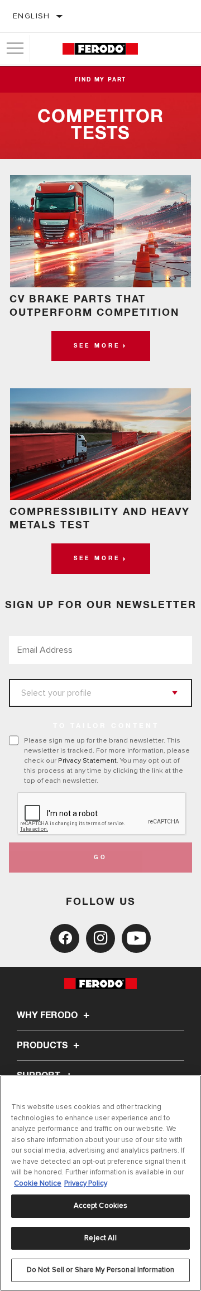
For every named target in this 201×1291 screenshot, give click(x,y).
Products (43, 1045)
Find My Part (101, 80)
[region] (100, 1183)
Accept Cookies (101, 1205)
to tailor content (106, 726)
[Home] (100, 49)
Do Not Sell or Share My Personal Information (101, 1269)
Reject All (100, 1238)
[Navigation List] (15, 48)
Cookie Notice (37, 1183)
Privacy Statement (87, 760)
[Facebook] (64, 938)
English (31, 16)
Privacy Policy (85, 1183)
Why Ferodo (48, 1015)
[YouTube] (136, 938)
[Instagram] (100, 938)
